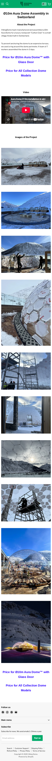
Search (9, 748)
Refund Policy (12, 751)
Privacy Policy (25, 751)
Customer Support (22, 748)
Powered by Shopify (26, 757)
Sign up (37, 738)
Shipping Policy (37, 748)
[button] (44, 4)
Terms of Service (39, 751)
